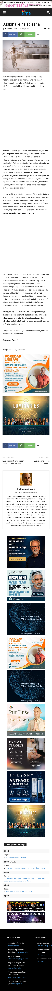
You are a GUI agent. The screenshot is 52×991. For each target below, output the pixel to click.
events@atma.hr (14, 968)
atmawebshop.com (44, 946)
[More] (38, 34)
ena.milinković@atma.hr (17, 977)
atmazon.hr (41, 955)
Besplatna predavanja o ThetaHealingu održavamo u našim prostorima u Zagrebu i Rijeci (24, 880)
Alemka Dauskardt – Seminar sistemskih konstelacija (25, 868)
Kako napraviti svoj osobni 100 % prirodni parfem (13, 462)
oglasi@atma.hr (22, 952)
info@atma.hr (13, 946)
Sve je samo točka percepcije (41, 462)
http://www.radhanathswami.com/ (26, 493)
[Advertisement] (26, 120)
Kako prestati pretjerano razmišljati (19, 891)
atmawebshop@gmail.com (18, 959)
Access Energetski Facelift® (16, 857)
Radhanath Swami (11, 29)
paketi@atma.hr (18, 984)
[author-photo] (26, 485)
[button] (4, 12)
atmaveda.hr (42, 961)
